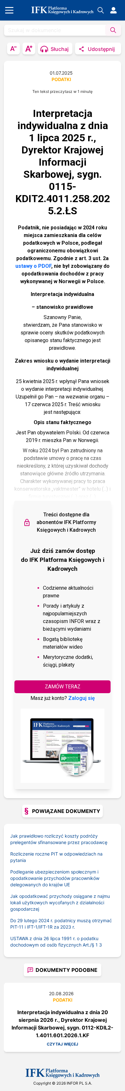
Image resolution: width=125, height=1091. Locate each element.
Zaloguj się (81, 698)
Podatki (61, 79)
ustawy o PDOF (33, 266)
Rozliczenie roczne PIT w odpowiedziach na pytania (56, 857)
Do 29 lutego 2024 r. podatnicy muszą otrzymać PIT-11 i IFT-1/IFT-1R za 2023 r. (61, 924)
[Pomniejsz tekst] (13, 48)
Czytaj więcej (62, 1044)
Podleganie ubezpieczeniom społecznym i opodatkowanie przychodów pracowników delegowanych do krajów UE (54, 878)
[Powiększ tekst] (28, 48)
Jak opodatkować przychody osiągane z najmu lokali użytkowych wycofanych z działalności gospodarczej (60, 902)
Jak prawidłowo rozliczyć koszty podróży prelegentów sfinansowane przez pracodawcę (58, 839)
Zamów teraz (62, 687)
